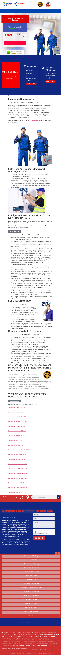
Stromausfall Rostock (31, 603)
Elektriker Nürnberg (6, 645)
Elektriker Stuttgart (27, 640)
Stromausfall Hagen (31, 595)
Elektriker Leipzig (27, 641)
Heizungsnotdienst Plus (43, 653)
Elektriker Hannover (48, 641)
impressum (34, 649)
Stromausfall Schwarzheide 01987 (17, 478)
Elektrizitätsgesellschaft (34, 120)
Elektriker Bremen (16, 641)
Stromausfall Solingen (31, 556)
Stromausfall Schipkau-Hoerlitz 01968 (19, 450)
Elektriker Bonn (40, 643)
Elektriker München (51, 638)
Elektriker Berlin (29, 638)
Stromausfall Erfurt (31, 611)
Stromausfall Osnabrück (31, 568)
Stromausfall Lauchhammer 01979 (17, 464)
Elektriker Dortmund (51, 640)
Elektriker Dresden (37, 641)
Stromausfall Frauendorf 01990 (17, 492)
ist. (25, 328)
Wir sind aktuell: (30, 622)
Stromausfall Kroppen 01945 (16, 445)
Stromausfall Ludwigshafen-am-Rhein (31, 576)
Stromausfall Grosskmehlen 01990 (17, 487)
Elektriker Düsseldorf (39, 640)
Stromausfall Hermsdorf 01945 (17, 431)
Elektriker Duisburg (6, 643)
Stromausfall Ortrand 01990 (16, 483)
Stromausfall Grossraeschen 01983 (18, 473)
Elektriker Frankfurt (15, 640)
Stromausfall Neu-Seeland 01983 (17, 468)
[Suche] (58, 497)
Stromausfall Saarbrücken (31, 591)
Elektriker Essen (5, 641)
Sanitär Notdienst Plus (17, 653)
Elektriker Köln (5, 640)
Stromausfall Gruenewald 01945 (17, 407)
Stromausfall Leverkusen (31, 564)
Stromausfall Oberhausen (31, 607)
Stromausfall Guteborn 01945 (16, 426)
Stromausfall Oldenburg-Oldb (31, 572)
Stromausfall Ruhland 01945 (16, 435)
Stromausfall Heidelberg (31, 560)
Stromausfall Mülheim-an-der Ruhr (31, 580)
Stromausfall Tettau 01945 (15, 440)
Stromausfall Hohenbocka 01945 (17, 416)
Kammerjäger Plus (30, 653)
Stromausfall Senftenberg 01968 (17, 454)
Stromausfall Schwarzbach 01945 (17, 421)
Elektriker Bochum (18, 643)
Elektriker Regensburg (51, 643)
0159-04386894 (21, 3)
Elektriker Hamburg (40, 638)
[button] (2, 11)
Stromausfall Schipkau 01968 (16, 459)
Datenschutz (42, 649)
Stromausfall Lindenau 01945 (16, 412)
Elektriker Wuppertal (29, 643)
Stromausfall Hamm (31, 587)
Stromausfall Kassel (31, 599)
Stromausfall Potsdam (31, 583)
